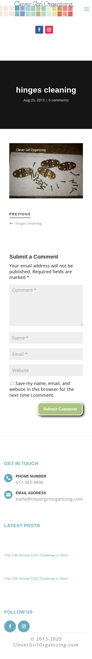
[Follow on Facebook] (39, 30)
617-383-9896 (29, 482)
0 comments (59, 100)
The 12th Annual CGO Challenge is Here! (36, 578)
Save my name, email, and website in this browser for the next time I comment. (41, 389)
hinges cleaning (28, 223)
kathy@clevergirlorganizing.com (49, 499)
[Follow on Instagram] (49, 30)
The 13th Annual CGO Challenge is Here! (36, 555)
